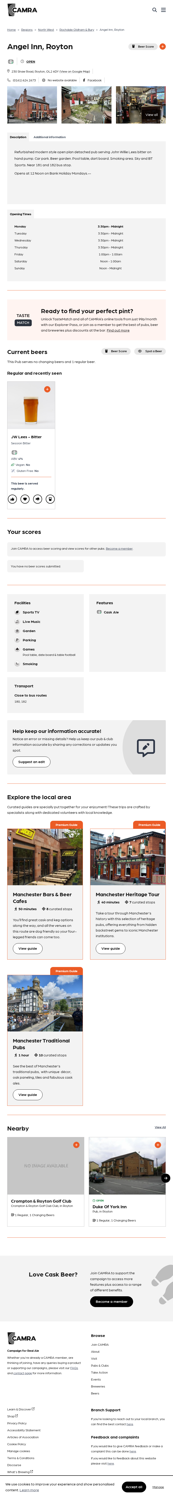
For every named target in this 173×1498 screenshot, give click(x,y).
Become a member (119, 548)
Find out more (118, 330)
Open (30, 61)
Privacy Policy (17, 1423)
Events (96, 1379)
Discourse (14, 1465)
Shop (11, 1416)
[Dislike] (37, 499)
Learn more (29, 1490)
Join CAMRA (100, 1344)
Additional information (50, 137)
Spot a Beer (153, 351)
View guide (27, 948)
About (95, 1351)
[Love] (25, 499)
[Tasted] (50, 499)
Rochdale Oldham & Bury (76, 29)
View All (160, 1127)
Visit (94, 1358)
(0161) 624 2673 (24, 80)
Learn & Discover (19, 1409)
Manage (158, 1487)
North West (46, 29)
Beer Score (146, 46)
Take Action (99, 1372)
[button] (165, 1178)
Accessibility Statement (24, 1430)
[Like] (12, 499)
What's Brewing (18, 1472)
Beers (95, 1393)
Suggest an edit (31, 761)
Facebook (95, 80)
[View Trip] (45, 857)
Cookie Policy (16, 1444)
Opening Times (20, 214)
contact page (22, 1373)
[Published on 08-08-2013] (127, 1181)
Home (11, 29)
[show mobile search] (154, 9)
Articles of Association (23, 1437)
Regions (27, 29)
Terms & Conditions (20, 1458)
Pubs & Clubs (100, 1365)
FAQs (74, 1368)
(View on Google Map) (74, 71)
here (130, 1424)
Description (18, 137)
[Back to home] (22, 10)
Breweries (98, 1386)
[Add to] (162, 46)
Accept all (134, 1487)
